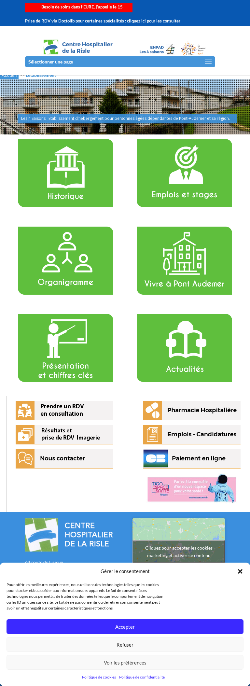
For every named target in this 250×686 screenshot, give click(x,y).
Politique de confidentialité (142, 677)
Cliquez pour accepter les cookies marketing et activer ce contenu (179, 551)
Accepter (125, 627)
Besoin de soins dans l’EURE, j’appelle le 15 (82, 7)
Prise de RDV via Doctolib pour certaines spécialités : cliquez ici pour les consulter (102, 21)
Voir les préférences (125, 662)
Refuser (125, 645)
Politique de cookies (99, 677)
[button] (240, 571)
